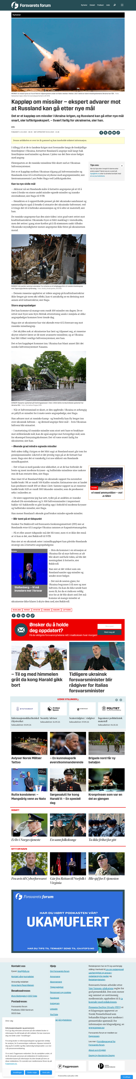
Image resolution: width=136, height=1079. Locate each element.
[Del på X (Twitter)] (105, 132)
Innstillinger (127, 1077)
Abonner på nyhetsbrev (61, 1020)
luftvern (67, 610)
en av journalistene (97, 176)
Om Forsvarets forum (59, 971)
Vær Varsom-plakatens (101, 988)
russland (17, 610)
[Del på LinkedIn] (110, 132)
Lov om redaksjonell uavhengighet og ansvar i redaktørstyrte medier (106, 973)
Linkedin (54, 1009)
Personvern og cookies (60, 993)
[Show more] (122, 165)
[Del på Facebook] (101, 132)
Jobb (108, 5)
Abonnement (56, 982)
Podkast (100, 5)
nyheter (36, 610)
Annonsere (55, 977)
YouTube (54, 1015)
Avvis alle (46, 1072)
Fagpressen (94, 1036)
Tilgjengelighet (56, 987)
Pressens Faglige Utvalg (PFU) (105, 1007)
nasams (56, 610)
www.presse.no (96, 1027)
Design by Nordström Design (102, 1056)
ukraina (46, 610)
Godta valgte (32, 1072)
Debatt (92, 5)
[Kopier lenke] (118, 133)
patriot (27, 610)
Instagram (55, 1004)
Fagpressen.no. (11, 1064)
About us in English (97, 1050)
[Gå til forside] (31, 5)
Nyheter (84, 5)
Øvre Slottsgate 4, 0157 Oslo (24, 996)
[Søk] (114, 5)
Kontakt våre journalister (22, 977)
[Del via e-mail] (114, 132)
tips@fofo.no (95, 174)
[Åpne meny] (122, 5)
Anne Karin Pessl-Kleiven (22, 985)
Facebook (54, 998)
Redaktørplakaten (97, 980)
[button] (116, 699)
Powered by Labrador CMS (68, 1076)
